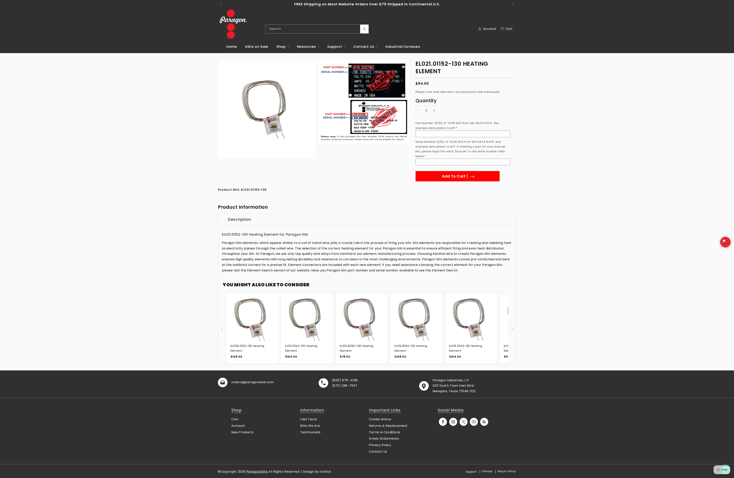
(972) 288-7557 (344, 385)
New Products (242, 432)
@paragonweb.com (258, 382)
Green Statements (384, 438)
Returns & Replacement (388, 426)
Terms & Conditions (384, 432)
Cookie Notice (380, 419)
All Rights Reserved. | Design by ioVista (299, 471)
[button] (282, 46)
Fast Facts (308, 419)
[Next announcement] (513, 4)
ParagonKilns (256, 471)
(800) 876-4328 (345, 380)
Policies (487, 471)
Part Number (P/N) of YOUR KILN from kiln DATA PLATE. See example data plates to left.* (457, 125)
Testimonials (310, 432)
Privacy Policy (380, 445)
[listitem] (252, 328)
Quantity (426, 100)
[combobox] (317, 29)
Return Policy (507, 471)
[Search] (364, 29)
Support (471, 472)
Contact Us (378, 451)
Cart (235, 419)
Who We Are (310, 426)
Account (238, 426)
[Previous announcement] (221, 4)
